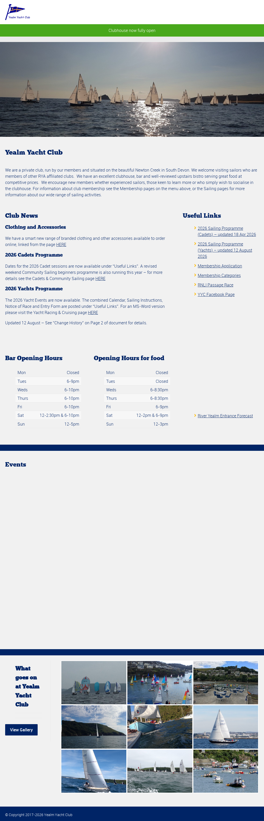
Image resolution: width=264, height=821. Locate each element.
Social (198, 13)
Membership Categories (219, 275)
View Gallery (21, 730)
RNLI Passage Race (215, 285)
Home (149, 13)
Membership (229, 13)
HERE (61, 244)
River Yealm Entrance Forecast (225, 416)
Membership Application (220, 266)
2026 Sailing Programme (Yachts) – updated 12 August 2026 (225, 250)
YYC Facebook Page (216, 294)
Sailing (173, 13)
